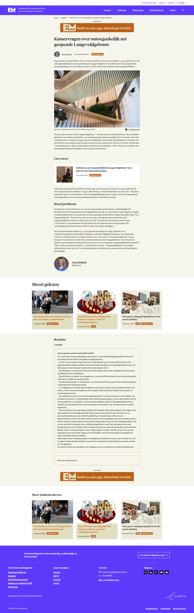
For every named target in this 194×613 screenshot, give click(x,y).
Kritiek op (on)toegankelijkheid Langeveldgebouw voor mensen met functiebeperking (104, 169)
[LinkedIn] (151, 572)
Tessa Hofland (66, 54)
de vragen (84, 231)
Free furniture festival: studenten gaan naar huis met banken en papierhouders (52, 318)
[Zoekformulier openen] (183, 10)
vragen (123, 61)
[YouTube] (161, 572)
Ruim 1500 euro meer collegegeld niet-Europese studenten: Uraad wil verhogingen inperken (94, 319)
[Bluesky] (167, 572)
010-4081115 (107, 575)
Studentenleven (97, 54)
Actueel (63, 18)
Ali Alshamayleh (134, 129)
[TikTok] (156, 572)
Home (56, 18)
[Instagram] (146, 572)
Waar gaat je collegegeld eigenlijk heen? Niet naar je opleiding (141, 318)
